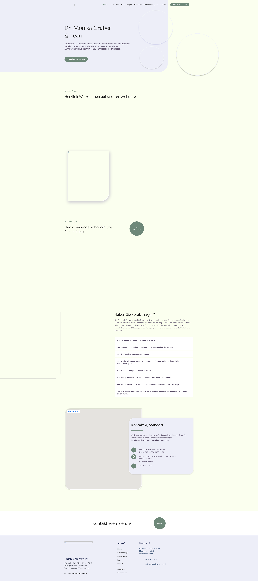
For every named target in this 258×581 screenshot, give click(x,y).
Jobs (156, 4)
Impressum (121, 569)
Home (105, 4)
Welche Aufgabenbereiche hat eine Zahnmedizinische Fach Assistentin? (144, 377)
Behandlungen (126, 4)
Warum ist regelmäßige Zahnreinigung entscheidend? (137, 340)
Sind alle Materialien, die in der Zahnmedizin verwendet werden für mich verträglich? (149, 384)
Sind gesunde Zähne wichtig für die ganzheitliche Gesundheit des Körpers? (145, 347)
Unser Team (114, 4)
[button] (154, 340)
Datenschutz (122, 573)
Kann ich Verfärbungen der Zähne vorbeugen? (134, 370)
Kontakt (163, 4)
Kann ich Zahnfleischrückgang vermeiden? (133, 354)
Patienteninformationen (143, 4)
